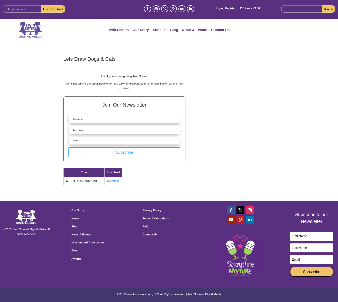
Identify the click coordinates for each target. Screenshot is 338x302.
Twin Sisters (118, 30)
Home (75, 218)
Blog (174, 30)
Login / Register (226, 8)
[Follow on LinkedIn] (190, 8)
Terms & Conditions (156, 218)
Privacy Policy (152, 210)
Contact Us (220, 30)
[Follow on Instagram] (156, 8)
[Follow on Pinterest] (173, 8)
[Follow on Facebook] (147, 8)
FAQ (145, 226)
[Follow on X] (164, 8)
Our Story (141, 30)
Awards (76, 258)
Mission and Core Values (87, 242)
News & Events (194, 30)
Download (113, 180)
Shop (157, 30)
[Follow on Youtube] (181, 8)
